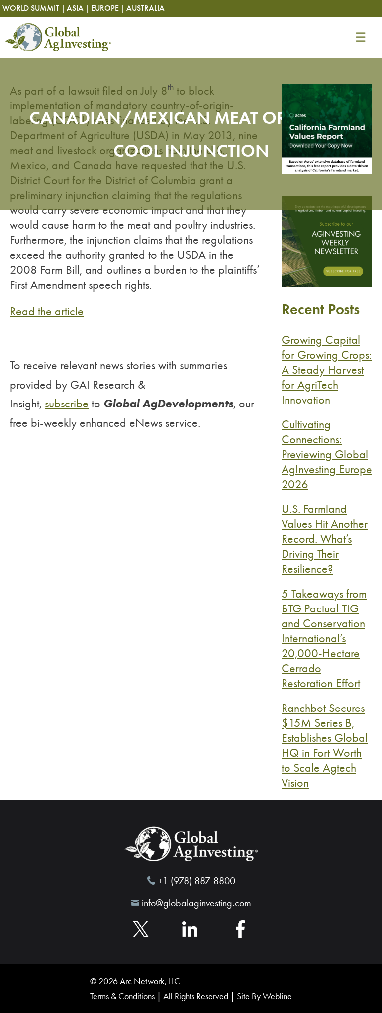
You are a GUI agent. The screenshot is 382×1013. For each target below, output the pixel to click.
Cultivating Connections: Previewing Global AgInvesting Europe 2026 (327, 454)
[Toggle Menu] (360, 37)
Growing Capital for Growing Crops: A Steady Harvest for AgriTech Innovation (327, 369)
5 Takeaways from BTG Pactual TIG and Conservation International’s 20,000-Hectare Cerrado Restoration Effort (324, 638)
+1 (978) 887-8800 (196, 880)
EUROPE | (108, 8)
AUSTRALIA (145, 8)
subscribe (67, 403)
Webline (277, 996)
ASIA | (78, 8)
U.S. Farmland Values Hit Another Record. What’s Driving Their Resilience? (325, 539)
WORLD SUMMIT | (33, 8)
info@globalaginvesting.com (196, 903)
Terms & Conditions (122, 996)
